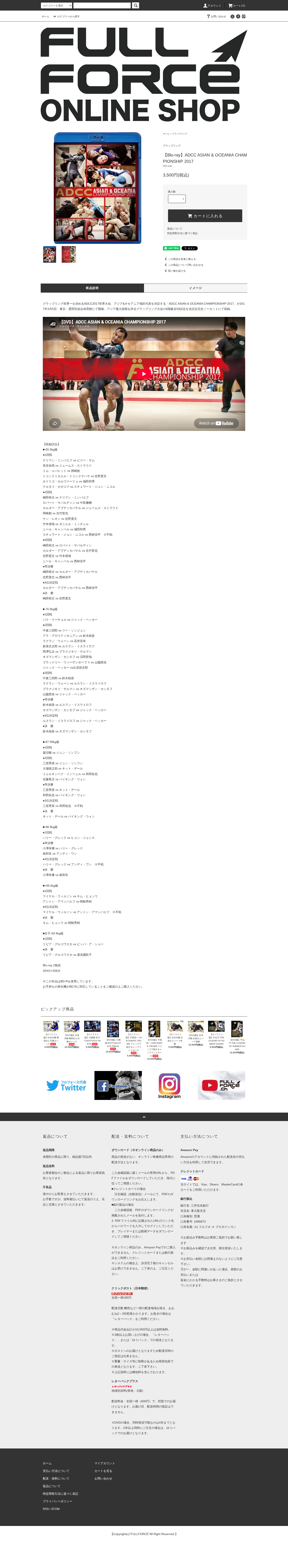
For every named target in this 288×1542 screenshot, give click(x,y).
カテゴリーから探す (68, 16)
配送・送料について (56, 1478)
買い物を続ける (177, 270)
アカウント (215, 5)
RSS (46, 1509)
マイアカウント (104, 1463)
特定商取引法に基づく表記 (182, 233)
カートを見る (103, 1471)
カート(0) (239, 5)
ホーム (45, 16)
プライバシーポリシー (57, 1501)
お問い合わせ (218, 16)
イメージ (195, 288)
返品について (174, 228)
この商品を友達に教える (182, 259)
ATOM (55, 1509)
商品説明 (92, 288)
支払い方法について (56, 1471)
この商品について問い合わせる (185, 264)
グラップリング (179, 134)
